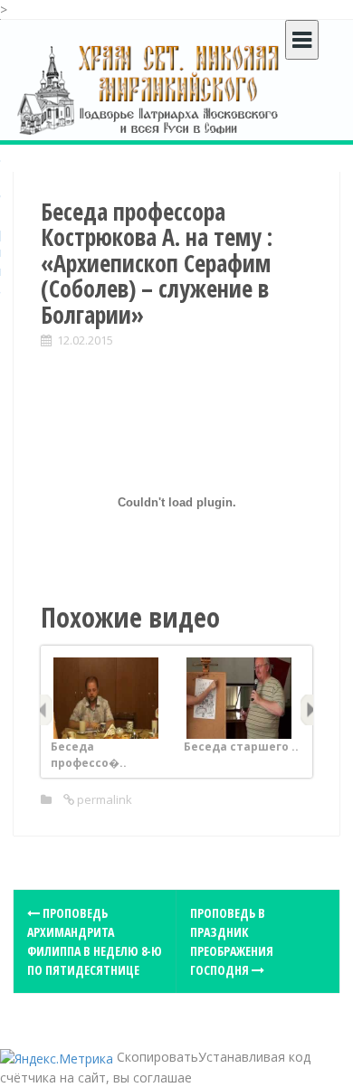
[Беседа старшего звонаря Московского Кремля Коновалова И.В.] (238, 696)
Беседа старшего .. (241, 746)
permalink (103, 799)
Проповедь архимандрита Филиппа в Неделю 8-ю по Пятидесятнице (94, 941)
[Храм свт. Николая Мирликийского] (149, 89)
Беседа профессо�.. (89, 754)
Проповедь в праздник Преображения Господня (231, 941)
